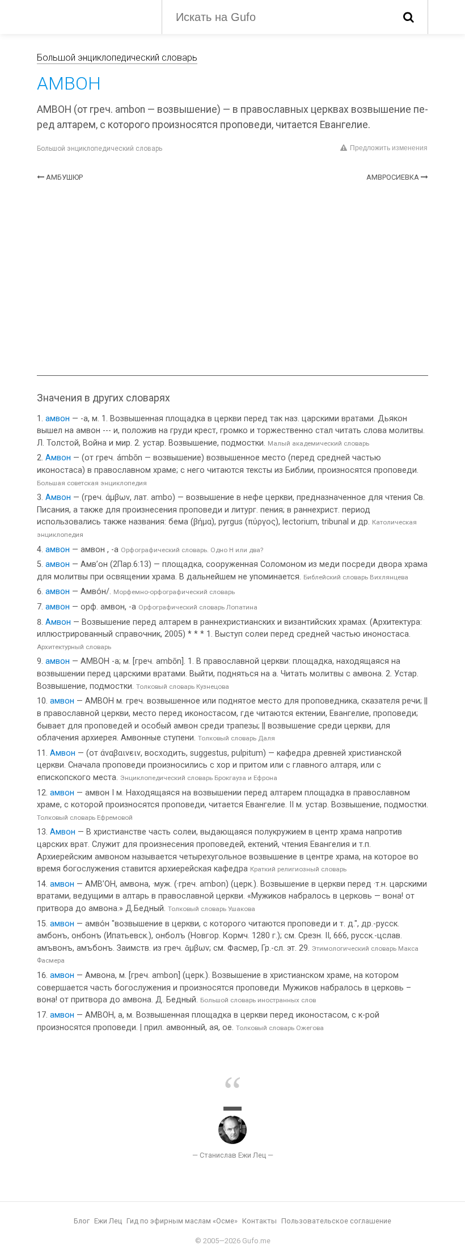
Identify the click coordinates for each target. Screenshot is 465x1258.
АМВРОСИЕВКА (392, 177)
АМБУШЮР (64, 177)
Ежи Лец (108, 1221)
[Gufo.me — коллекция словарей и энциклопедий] (90, 16)
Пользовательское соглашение (336, 1221)
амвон (57, 418)
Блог (82, 1221)
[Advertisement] (232, 279)
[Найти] (409, 17)
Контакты (259, 1221)
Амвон (58, 458)
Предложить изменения (389, 148)
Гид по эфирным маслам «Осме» (182, 1221)
